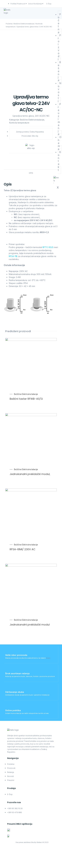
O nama (59, 143)
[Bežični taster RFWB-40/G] (51, 363)
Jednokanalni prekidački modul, (30, 474)
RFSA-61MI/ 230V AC (22, 549)
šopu (48, 658)
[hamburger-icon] (55, 10)
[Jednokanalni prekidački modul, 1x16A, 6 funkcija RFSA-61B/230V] (51, 438)
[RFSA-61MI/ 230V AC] (51, 514)
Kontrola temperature (19, 122)
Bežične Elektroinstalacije (24, 24)
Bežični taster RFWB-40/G (26, 399)
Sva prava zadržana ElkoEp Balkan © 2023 (32, 842)
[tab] (31, 173)
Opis (31, 173)
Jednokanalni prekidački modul (30, 624)
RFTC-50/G (48, 247)
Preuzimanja (59, 119)
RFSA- (12, 256)
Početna (9, 24)
